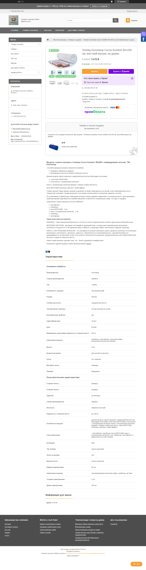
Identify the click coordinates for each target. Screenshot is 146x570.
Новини (14, 49)
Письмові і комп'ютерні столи (50, 527)
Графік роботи (16, 72)
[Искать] (115, 20)
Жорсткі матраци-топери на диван (87, 530)
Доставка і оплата (76, 30)
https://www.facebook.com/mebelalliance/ (25, 141)
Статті (7, 535)
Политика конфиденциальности (94, 553)
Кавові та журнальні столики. (50, 524)
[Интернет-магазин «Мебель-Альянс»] (13, 24)
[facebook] (47, 252)
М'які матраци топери (83, 527)
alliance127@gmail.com (21, 132)
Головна (14, 30)
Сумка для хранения (69, 147)
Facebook (113, 524)
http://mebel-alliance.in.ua (21, 128)
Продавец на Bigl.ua (73, 551)
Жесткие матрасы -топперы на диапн (67, 40)
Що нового (15, 54)
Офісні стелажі (45, 532)
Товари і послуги (30, 30)
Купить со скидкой (99, 6)
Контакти (60, 30)
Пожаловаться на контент (74, 553)
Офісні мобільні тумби (48, 530)
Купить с (117, 71)
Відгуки (13, 63)
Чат (138, 564)
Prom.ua (83, 549)
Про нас (47, 30)
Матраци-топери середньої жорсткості (89, 524)
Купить (94, 71)
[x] (49, 252)
